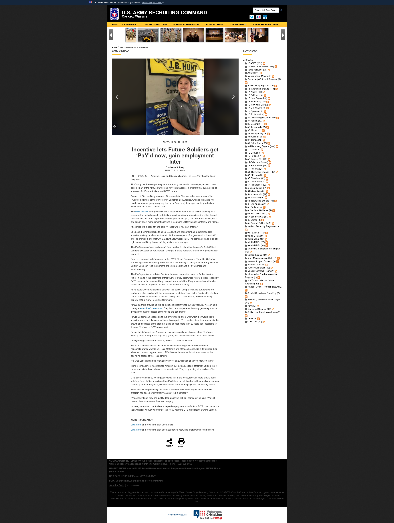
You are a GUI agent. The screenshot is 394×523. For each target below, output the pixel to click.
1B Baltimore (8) (255, 95)
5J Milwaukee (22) (256, 191)
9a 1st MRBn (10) (256, 232)
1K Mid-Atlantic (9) (256, 107)
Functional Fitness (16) (258, 267)
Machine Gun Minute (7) (259, 75)
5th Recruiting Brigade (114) (261, 171)
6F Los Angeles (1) (256, 203)
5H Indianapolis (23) (257, 184)
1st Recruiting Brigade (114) (261, 88)
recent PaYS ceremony (150, 308)
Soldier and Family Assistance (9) (263, 311)
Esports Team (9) (255, 264)
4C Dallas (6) (253, 149)
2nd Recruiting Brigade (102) (261, 117)
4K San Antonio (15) (257, 165)
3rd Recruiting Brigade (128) (261, 146)
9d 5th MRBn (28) (256, 242)
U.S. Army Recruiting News (264, 24)
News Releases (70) (257, 69)
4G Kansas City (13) (257, 159)
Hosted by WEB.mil (177, 514)
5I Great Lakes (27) (257, 187)
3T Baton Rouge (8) (257, 143)
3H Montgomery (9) (257, 133)
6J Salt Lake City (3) (257, 213)
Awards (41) (253, 72)
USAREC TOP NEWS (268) (260, 66)
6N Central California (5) (259, 223)
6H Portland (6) (254, 207)
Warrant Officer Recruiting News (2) (264, 286)
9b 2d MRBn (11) (255, 235)
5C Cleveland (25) (256, 178)
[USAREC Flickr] (258, 16)
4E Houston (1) (254, 155)
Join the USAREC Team (155, 24)
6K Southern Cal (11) (257, 216)
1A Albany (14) (254, 91)
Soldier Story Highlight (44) (260, 85)
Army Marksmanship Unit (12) (262, 258)
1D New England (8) (257, 98)
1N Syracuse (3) (255, 111)
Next (233, 97)
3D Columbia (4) (255, 123)
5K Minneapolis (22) (257, 194)
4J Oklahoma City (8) (257, 162)
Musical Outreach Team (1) (260, 270)
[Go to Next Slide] (283, 34)
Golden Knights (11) (257, 254)
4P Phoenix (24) (255, 168)
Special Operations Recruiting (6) (263, 293)
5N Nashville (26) (255, 197)
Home (115, 24)
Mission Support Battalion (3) (261, 261)
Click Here (136, 424)
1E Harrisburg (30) (256, 101)
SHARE (169, 446)
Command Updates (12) (259, 308)
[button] (153, 2)
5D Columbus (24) (256, 181)
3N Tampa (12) (254, 139)
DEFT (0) (252, 318)
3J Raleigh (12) (254, 136)
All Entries (248, 60)
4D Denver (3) (254, 152)
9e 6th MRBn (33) (256, 245)
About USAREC (129, 24)
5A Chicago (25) (255, 174)
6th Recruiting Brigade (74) (260, 200)
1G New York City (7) (257, 104)
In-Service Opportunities (186, 24)
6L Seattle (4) (254, 219)
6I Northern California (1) (259, 210)
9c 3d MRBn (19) (255, 238)
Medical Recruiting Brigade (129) (263, 226)
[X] (251, 16)
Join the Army (236, 24)
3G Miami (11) (254, 130)
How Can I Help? (214, 24)
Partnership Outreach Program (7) (264, 79)
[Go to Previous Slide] (111, 34)
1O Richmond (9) (255, 114)
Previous (117, 97)
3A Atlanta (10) (254, 120)
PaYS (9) (251, 305)
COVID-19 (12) (254, 321)
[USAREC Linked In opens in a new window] (265, 16)
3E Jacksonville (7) (256, 127)
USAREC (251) (254, 63)
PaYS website (142, 211)
